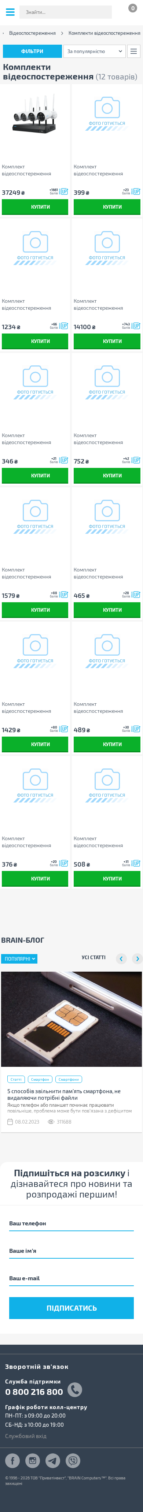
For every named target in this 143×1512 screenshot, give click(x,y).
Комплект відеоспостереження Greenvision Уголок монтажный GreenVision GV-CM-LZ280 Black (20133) (107, 707)
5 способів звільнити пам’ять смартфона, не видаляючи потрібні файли (64, 1094)
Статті (16, 1079)
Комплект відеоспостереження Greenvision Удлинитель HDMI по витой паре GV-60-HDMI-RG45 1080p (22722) (34, 304)
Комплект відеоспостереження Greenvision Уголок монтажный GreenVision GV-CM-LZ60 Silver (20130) (35, 842)
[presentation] (121, 958)
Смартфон (40, 1079)
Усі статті (94, 957)
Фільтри (32, 51)
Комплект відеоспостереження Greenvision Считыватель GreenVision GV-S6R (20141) (33, 707)
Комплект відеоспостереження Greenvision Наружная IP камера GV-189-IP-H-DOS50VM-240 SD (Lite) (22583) (103, 304)
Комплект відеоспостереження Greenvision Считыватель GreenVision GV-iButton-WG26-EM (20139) (103, 439)
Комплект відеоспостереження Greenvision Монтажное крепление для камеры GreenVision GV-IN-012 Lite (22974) (32, 439)
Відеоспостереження (32, 33)
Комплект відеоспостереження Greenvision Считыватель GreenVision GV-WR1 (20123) (34, 573)
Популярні (17, 959)
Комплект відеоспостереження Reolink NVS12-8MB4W (28, 170)
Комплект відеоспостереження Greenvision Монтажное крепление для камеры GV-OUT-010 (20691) (106, 842)
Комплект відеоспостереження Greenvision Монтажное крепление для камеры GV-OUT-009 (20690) (106, 573)
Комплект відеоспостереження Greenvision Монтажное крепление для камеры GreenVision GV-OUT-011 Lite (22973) (106, 170)
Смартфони (69, 1079)
